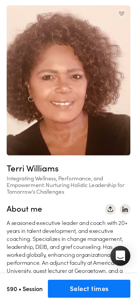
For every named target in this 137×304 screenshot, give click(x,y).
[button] (120, 256)
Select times (89, 288)
